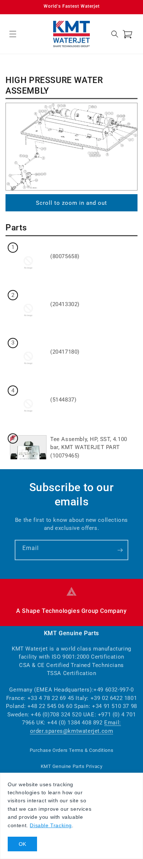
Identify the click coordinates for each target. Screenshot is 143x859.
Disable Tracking (51, 825)
